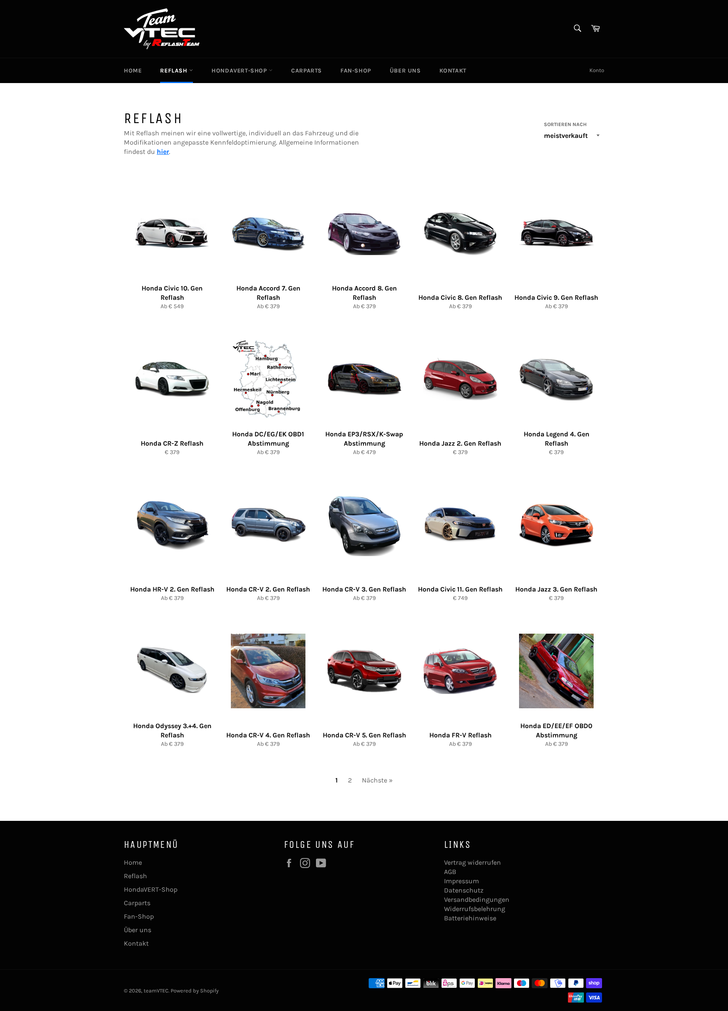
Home (133, 70)
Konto (596, 70)
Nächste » (377, 780)
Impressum (461, 881)
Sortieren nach (565, 124)
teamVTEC (156, 990)
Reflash (174, 70)
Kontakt (452, 70)
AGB (450, 872)
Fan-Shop (355, 70)
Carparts (306, 70)
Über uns (405, 70)
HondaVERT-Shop (240, 70)
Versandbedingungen (476, 899)
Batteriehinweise (470, 918)
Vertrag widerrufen (472, 862)
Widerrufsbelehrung (474, 909)
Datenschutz (464, 890)
